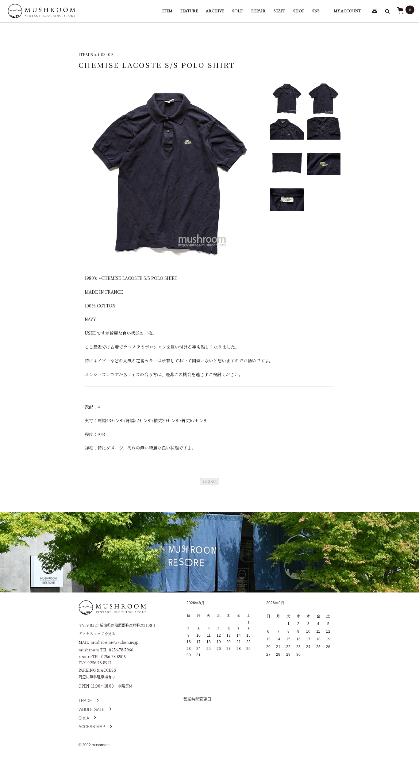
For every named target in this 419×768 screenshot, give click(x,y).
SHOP (298, 11)
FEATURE (189, 11)
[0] (400, 12)
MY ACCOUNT (347, 11)
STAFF (279, 11)
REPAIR (258, 11)
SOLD (237, 11)
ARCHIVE (215, 11)
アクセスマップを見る (97, 633)
